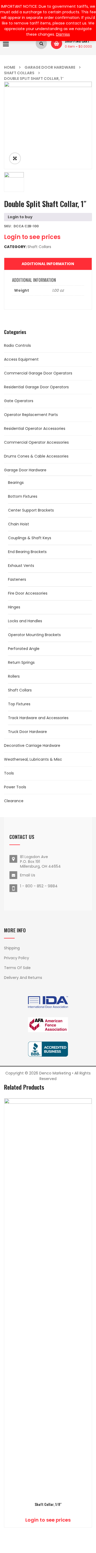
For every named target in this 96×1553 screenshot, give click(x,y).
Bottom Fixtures (22, 496)
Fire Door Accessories (27, 593)
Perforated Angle (23, 648)
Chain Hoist (18, 524)
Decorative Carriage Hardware (32, 745)
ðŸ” (15, 158)
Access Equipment (21, 359)
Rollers (14, 676)
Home (9, 67)
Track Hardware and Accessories (38, 717)
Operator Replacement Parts (31, 414)
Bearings (16, 482)
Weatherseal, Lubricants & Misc (33, 759)
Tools (9, 773)
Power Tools (15, 787)
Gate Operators (18, 400)
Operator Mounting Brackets (34, 634)
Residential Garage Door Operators (36, 387)
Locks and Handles (25, 621)
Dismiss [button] (63, 34)
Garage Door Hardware (50, 67)
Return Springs (21, 662)
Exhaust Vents (21, 565)
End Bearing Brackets (27, 551)
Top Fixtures (19, 704)
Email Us (27, 875)
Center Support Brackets (31, 510)
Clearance (13, 801)
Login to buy (20, 217)
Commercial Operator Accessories (36, 442)
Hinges (14, 607)
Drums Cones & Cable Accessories (36, 456)
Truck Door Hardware (27, 731)
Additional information (48, 263)
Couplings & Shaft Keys (29, 538)
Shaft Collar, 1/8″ (48, 1504)
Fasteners (17, 579)
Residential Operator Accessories (34, 428)
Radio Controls (17, 345)
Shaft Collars (19, 73)
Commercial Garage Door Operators (38, 373)
